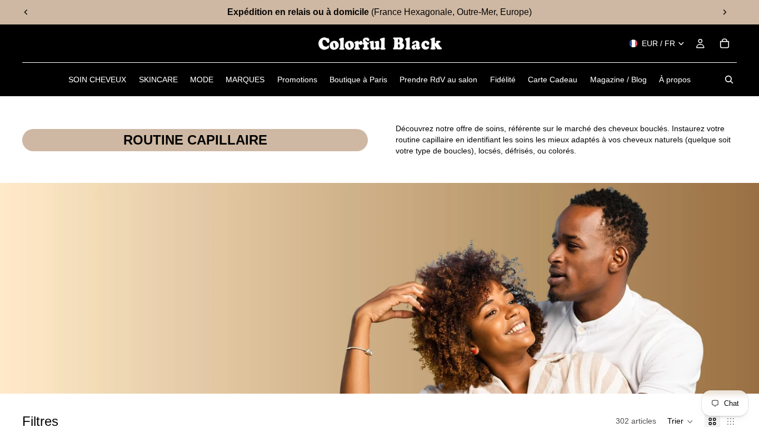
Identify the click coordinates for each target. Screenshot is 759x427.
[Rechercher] (729, 79)
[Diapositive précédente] (26, 12)
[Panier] (724, 43)
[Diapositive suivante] (724, 12)
